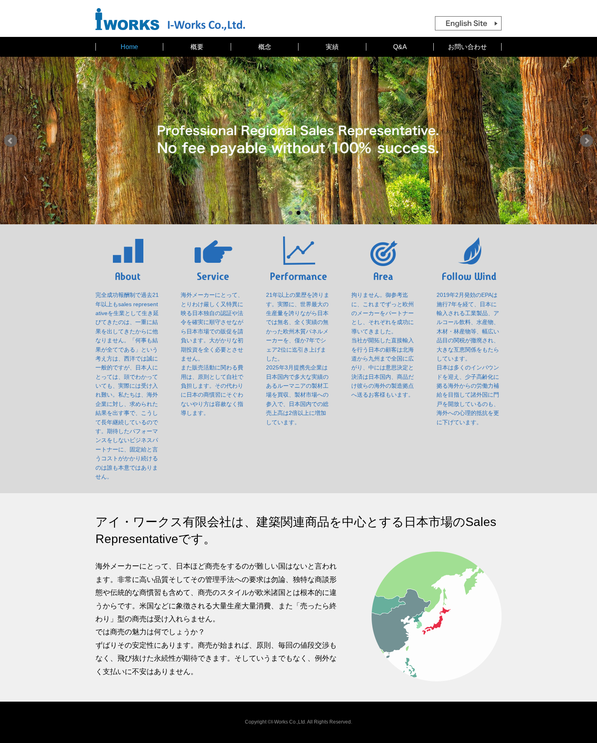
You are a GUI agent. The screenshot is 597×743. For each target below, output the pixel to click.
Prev (10, 140)
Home (129, 46)
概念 (264, 46)
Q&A (400, 46)
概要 (196, 46)
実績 (332, 46)
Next (586, 140)
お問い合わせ (467, 46)
